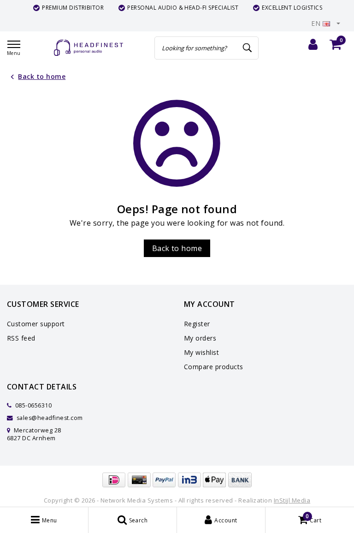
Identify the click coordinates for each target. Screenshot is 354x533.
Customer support (36, 323)
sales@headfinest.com (50, 418)
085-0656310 (32, 405)
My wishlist (201, 352)
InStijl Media (292, 500)
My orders (200, 338)
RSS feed (21, 338)
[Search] (247, 48)
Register (197, 323)
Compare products (213, 366)
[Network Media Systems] (88, 47)
